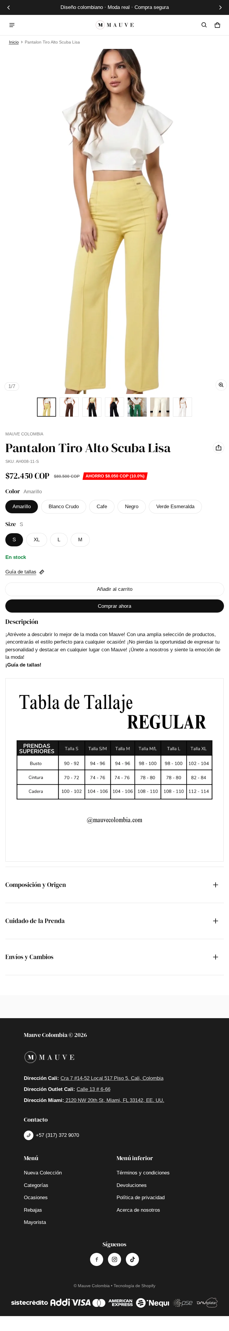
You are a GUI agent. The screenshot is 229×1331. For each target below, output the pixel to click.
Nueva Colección (43, 1173)
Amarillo (22, 506)
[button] (204, 25)
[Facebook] (96, 1259)
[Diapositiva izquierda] (8, 7)
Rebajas (33, 1210)
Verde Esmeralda (175, 506)
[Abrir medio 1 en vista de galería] (46, 407)
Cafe (102, 506)
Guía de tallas (20, 572)
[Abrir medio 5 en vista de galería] (114, 407)
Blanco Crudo (64, 506)
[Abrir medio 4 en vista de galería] (91, 407)
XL (37, 539)
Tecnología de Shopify (134, 1285)
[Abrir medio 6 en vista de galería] (137, 407)
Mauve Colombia (94, 1285)
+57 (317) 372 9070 (57, 1135)
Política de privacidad (141, 1197)
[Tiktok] (132, 1259)
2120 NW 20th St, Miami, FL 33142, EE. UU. (114, 1100)
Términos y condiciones (143, 1173)
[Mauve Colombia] (114, 25)
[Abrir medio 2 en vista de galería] (69, 407)
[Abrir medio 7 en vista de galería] (159, 407)
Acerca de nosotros (138, 1210)
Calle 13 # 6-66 (93, 1089)
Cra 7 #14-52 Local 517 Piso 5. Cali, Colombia (112, 1078)
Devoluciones (132, 1185)
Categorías (36, 1185)
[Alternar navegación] (11, 25)
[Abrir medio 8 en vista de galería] (182, 407)
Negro (131, 506)
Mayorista (35, 1222)
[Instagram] (114, 1259)
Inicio (14, 42)
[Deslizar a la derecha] (220, 7)
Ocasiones (36, 1197)
